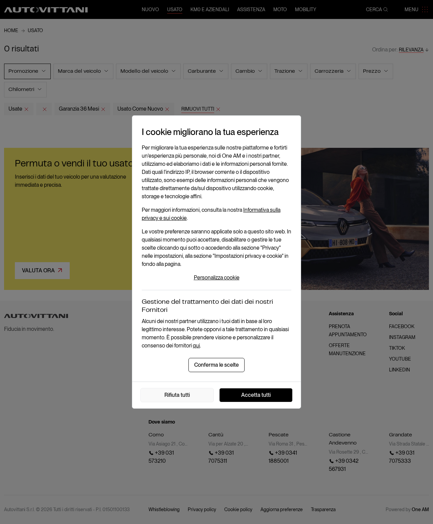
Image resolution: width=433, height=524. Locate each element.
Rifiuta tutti (177, 395)
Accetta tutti (256, 395)
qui (196, 345)
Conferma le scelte (216, 365)
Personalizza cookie (217, 277)
